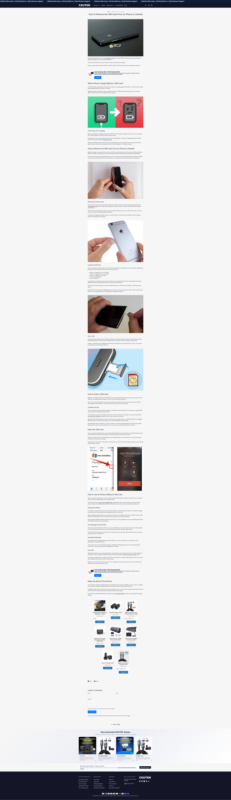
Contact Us (111, 785)
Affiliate (103, 5)
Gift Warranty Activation (99, 788)
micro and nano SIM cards (94, 416)
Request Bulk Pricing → (145, 767)
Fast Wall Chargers (83, 781)
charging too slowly (107, 139)
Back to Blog (116, 724)
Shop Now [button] (98, 77)
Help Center (110, 5)
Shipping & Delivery (98, 783)
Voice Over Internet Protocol (129, 554)
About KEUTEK (119, 5)
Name (89, 693)
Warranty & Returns (98, 785)
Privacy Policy (114, 715)
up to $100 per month (109, 58)
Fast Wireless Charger (84, 785)
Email (117, 693)
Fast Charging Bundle (119, 593)
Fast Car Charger (82, 783)
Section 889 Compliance (114, 788)
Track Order (96, 779)
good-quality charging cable (105, 502)
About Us (111, 779)
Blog (125, 5)
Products (96, 5)
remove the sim (111, 11)
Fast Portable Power (83, 788)
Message (89, 699)
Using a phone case (92, 206)
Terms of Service (123, 715)
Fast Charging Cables (83, 779)
